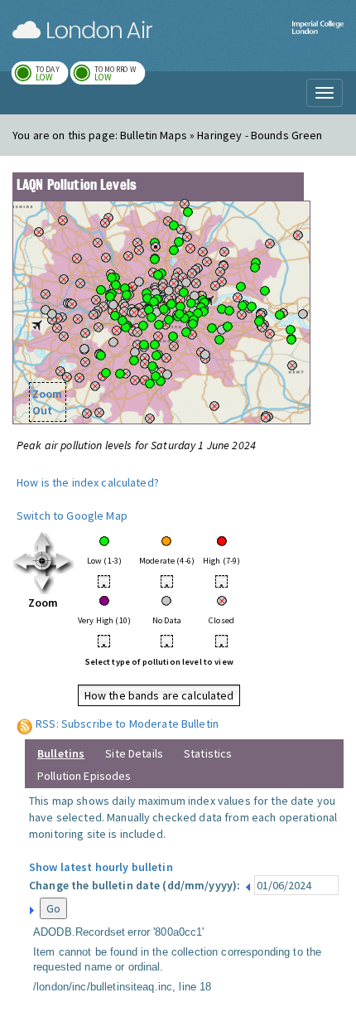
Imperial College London (318, 38)
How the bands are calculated (159, 695)
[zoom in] (43, 561)
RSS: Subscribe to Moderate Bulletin (127, 723)
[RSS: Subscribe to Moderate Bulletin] (25, 723)
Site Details (134, 753)
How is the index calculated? (88, 482)
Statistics (208, 753)
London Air (82, 30)
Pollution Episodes (84, 775)
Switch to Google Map (72, 515)
